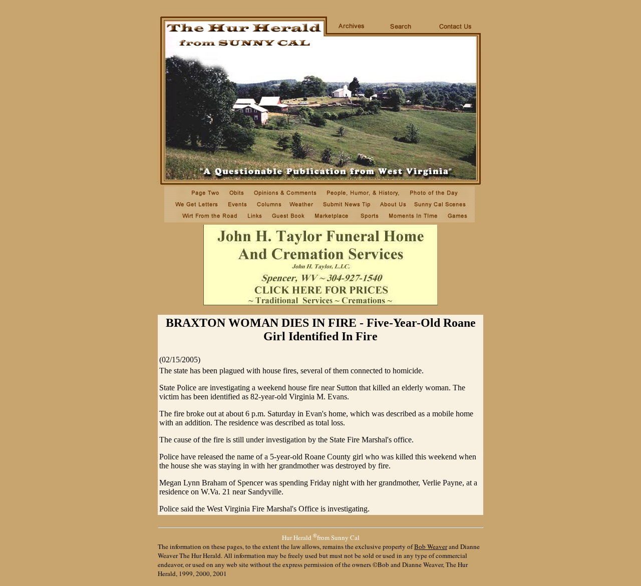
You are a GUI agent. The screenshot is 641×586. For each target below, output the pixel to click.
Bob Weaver (430, 546)
